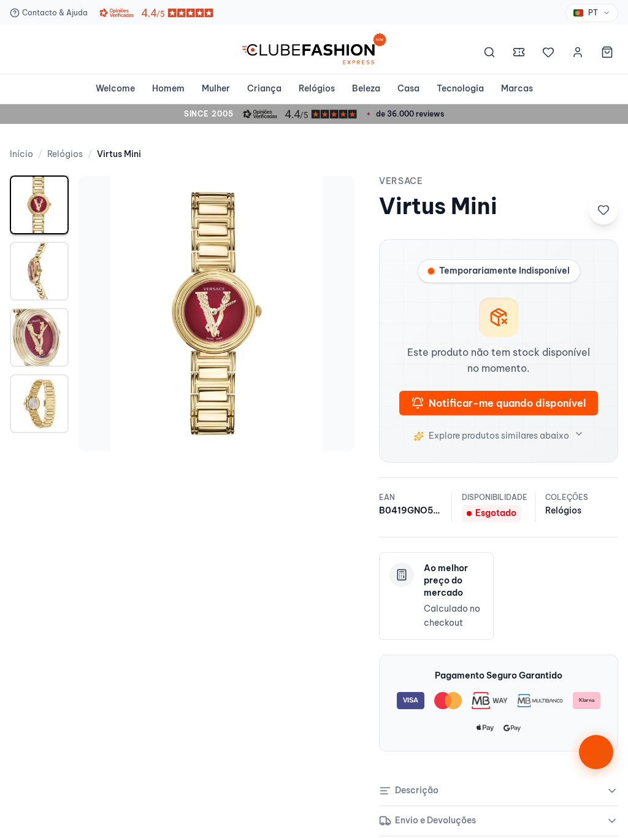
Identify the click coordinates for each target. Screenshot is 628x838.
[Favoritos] (548, 54)
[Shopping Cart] (607, 54)
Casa (408, 88)
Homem (168, 88)
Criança (264, 88)
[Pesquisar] (489, 54)
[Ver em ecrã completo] (332, 197)
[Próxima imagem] (332, 313)
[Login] (578, 54)
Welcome (115, 88)
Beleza (366, 88)
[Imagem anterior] (100, 313)
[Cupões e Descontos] (519, 54)
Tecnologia (460, 88)
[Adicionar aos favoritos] (603, 210)
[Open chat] (596, 752)
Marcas (517, 88)
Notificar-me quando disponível (507, 403)
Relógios (317, 88)
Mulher (216, 88)
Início (21, 154)
